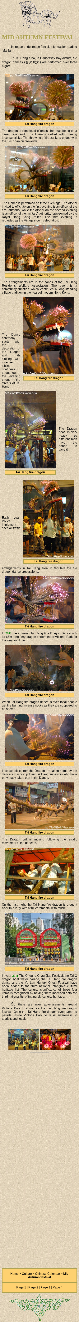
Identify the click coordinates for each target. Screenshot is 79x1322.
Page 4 (58, 1287)
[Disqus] (39, 1108)
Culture (27, 1273)
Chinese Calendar (47, 1273)
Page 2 (33, 1287)
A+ (5, 50)
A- (9, 50)
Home (14, 1273)
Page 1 (21, 1287)
